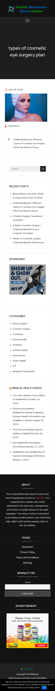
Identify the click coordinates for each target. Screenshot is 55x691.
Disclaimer (27, 547)
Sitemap (27, 562)
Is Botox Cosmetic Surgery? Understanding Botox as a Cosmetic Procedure (27, 229)
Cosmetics (18, 334)
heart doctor (19, 355)
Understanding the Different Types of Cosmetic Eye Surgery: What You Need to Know (29, 207)
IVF (14, 366)
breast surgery (20, 323)
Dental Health (20, 339)
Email (27, 582)
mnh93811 (14, 125)
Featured (17, 344)
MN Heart (41, 497)
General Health (20, 350)
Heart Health (19, 360)
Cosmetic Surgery (21, 328)
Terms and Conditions (27, 557)
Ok (44, 688)
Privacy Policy (27, 552)
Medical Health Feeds (27, 388)
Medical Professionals (24, 371)
